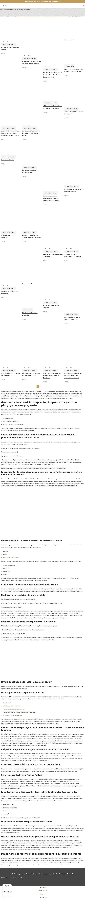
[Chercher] (82, 5)
